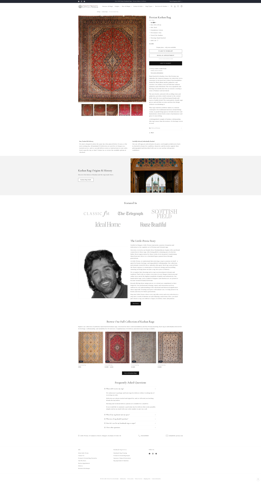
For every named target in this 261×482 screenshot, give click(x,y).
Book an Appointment (84, 463)
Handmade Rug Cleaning (120, 453)
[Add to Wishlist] (101, 333)
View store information (157, 72)
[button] (117, 6)
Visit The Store (82, 460)
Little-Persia (107, 478)
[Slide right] (144, 110)
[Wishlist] (178, 6)
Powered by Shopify (114, 478)
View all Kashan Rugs (130, 373)
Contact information (156, 478)
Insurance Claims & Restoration (122, 458)
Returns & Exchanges (84, 468)
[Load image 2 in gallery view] (100, 110)
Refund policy (123, 478)
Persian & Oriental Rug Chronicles (87, 458)
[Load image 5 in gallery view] (137, 110)
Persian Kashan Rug (82, 365)
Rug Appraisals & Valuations (121, 460)
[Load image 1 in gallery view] (87, 110)
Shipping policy (147, 478)
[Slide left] (79, 110)
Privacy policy (130, 478)
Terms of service (138, 478)
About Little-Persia (83, 453)
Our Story (136, 303)
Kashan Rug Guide (85, 180)
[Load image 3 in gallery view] (112, 110)
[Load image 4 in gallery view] (124, 110)
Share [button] (152, 132)
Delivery (80, 466)
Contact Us (81, 455)
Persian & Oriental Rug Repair (122, 455)
